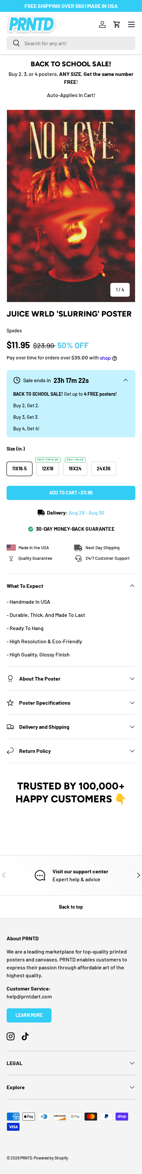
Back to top (71, 907)
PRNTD (26, 1158)
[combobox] (71, 43)
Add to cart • (71, 492)
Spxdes (14, 330)
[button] (117, 24)
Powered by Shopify (51, 1158)
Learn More (29, 1015)
